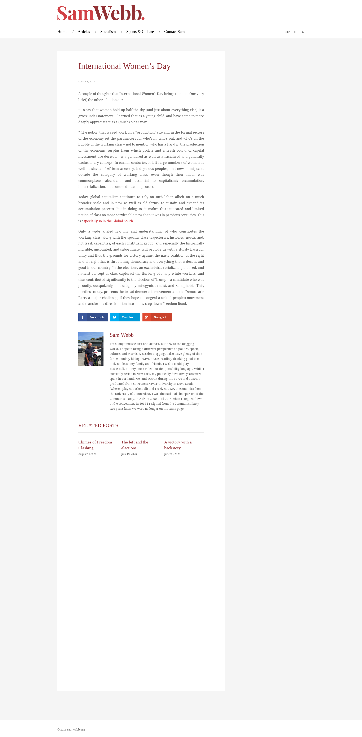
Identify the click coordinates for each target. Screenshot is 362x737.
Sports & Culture (140, 31)
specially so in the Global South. (109, 221)
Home (62, 31)
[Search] (301, 32)
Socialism (108, 31)
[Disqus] (141, 522)
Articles (84, 31)
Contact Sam (174, 31)
